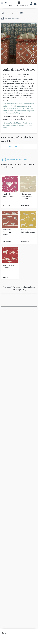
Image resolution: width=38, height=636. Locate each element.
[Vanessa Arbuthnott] (19, 4)
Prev (33, 61)
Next (33, 55)
